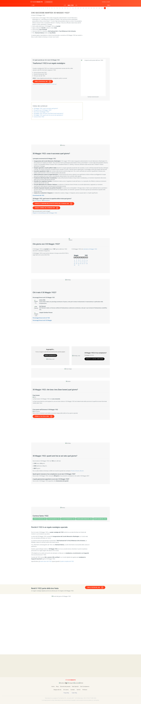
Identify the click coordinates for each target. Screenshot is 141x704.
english (108, 1)
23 (86, 8)
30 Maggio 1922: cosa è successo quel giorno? (46, 108)
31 (107, 8)
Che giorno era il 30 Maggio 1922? (42, 110)
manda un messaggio (50, 355)
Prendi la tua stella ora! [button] (42, 416)
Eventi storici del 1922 (40, 518)
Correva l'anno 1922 (39, 116)
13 (59, 8)
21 (80, 8)
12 (57, 8)
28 (99, 8)
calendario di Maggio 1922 (90, 249)
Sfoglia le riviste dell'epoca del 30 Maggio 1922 (45, 213)
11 (54, 8)
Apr (65, 5)
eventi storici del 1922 (46, 561)
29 (102, 8)
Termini (78, 689)
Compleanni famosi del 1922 (84, 518)
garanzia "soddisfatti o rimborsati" (49, 84)
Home (52, 686)
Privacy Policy (66, 692)
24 (88, 8)
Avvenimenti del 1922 (38, 195)
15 (65, 8)
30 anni (77, 471)
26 (94, 8)
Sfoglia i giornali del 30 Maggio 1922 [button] (45, 207)
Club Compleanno (84, 686)
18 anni (73, 471)
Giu (76, 5)
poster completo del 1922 (67, 561)
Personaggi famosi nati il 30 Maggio (42, 320)
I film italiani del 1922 (54, 518)
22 (83, 8)
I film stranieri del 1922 (68, 518)
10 (51, 8)
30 (76, 265)
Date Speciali (75, 686)
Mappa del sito (57, 689)
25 (91, 8)
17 (70, 8)
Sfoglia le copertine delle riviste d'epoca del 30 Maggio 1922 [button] (52, 203)
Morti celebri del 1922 (100, 518)
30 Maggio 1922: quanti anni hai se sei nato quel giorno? (48, 115)
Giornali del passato (65, 686)
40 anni (82, 471)
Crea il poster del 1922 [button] (41, 81)
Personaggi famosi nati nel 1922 (41, 318)
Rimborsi (84, 689)
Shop (57, 686)
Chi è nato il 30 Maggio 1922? (41, 112)
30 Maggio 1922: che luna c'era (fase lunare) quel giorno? (48, 113)
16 (67, 8)
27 (96, 8)
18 (72, 8)
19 (75, 8)
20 (78, 8)
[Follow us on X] (66, 683)
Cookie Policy (74, 692)
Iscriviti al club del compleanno (94, 358)
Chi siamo (66, 689)
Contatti (72, 689)
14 (62, 8)
